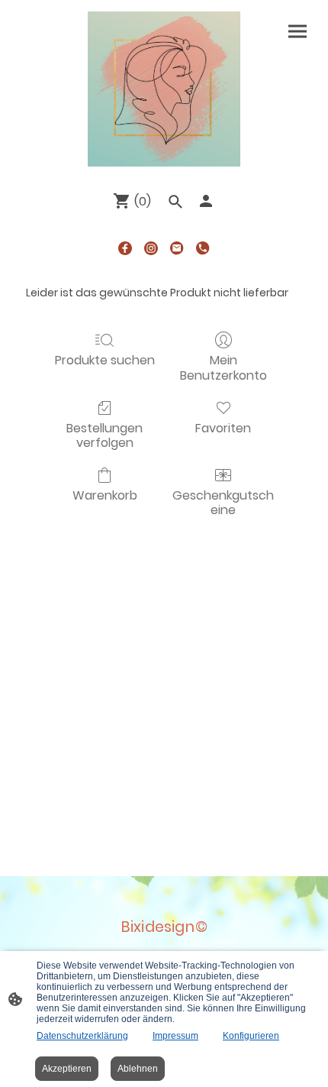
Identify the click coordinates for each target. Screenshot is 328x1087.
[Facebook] (125, 248)
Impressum (175, 1035)
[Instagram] (151, 248)
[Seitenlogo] (164, 89)
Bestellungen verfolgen (104, 434)
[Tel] (203, 248)
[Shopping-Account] (206, 201)
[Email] (177, 248)
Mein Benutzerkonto (223, 366)
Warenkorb (104, 495)
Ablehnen (137, 1068)
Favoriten (223, 427)
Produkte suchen (105, 359)
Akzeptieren (67, 1068)
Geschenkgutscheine (223, 502)
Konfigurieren (251, 1035)
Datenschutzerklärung (82, 1035)
